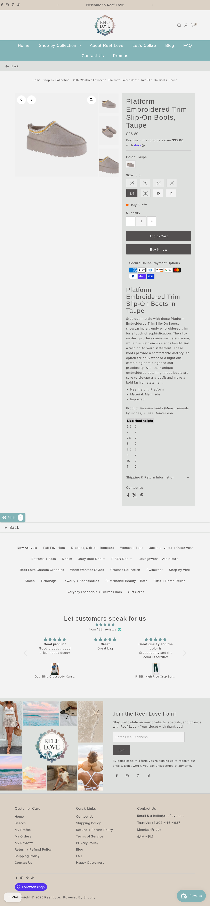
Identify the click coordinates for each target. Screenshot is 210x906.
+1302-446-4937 (166, 823)
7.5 (160, 184)
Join (121, 750)
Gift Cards (136, 592)
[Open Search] (179, 25)
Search (20, 823)
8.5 (131, 193)
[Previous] (58, 5)
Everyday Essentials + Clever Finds (94, 592)
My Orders (23, 836)
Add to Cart (159, 236)
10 (158, 193)
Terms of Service (89, 836)
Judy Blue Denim (91, 559)
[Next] (152, 5)
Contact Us (93, 55)
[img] (105, 624)
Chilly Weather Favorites (89, 80)
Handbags (49, 581)
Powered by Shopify (79, 897)
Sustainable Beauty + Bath (126, 581)
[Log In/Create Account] (186, 25)
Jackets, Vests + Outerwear (171, 548)
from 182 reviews (102, 629)
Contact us (134, 487)
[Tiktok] (18, 5)
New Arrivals (27, 548)
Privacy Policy (87, 843)
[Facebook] (2, 5)
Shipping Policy (27, 856)
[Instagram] (7, 5)
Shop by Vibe (179, 570)
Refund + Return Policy (94, 830)
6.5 (133, 184)
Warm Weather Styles (87, 570)
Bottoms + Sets (43, 559)
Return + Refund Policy (33, 849)
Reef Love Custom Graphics (42, 570)
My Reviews (24, 843)
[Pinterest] (13, 5)
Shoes (30, 581)
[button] (26, 653)
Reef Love (52, 897)
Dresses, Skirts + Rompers (92, 548)
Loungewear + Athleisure (159, 559)
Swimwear (154, 570)
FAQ (187, 45)
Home (24, 45)
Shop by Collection (58, 45)
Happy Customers (90, 862)
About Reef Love (106, 45)
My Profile (23, 830)
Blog (169, 45)
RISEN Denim (121, 559)
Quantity (133, 213)
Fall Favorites (54, 548)
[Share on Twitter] (135, 496)
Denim (67, 559)
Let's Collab (144, 45)
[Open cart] (193, 25)
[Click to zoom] (91, 100)
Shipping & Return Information (150, 477)
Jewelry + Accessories (81, 581)
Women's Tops (131, 548)
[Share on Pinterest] (141, 496)
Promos (120, 55)
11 (171, 193)
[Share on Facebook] (128, 496)
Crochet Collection (125, 570)
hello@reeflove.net (168, 816)
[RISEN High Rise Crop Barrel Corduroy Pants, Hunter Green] (155, 669)
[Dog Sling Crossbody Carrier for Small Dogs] (55, 669)
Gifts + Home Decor (169, 581)
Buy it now (158, 249)
